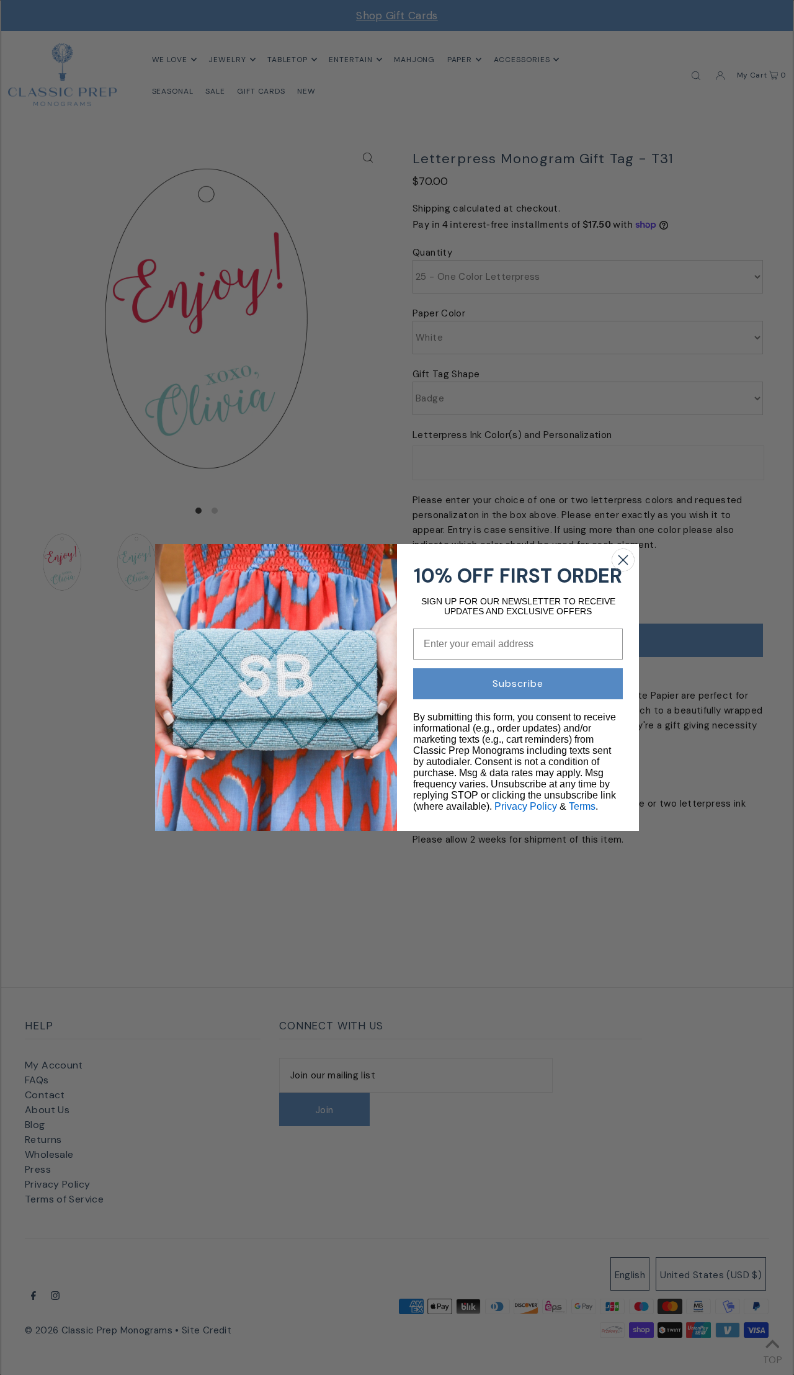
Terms (582, 806)
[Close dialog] (623, 560)
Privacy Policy (525, 806)
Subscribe (518, 683)
